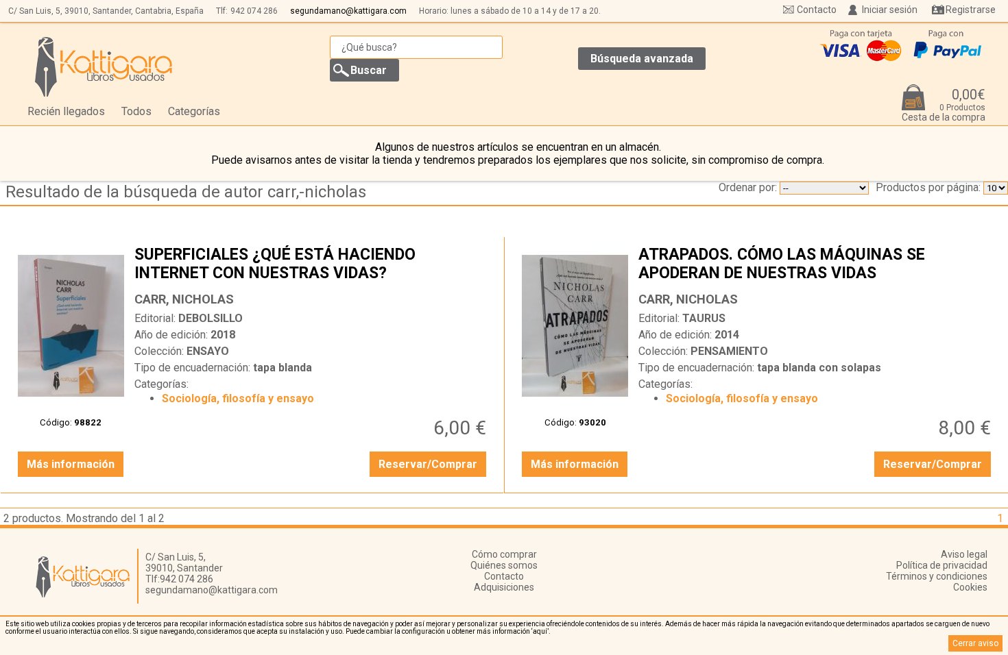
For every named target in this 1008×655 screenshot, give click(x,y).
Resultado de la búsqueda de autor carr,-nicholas (185, 191)
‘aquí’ (540, 631)
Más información (71, 464)
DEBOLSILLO (210, 318)
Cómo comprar (504, 554)
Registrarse (971, 9)
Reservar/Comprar (428, 464)
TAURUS (703, 318)
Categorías (194, 111)
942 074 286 (254, 11)
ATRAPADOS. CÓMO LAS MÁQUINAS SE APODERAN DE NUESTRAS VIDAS (816, 265)
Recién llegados (66, 111)
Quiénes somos (504, 565)
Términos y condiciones (936, 576)
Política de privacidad (941, 565)
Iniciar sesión (889, 9)
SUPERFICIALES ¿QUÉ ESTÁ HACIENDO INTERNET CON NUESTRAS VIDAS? (312, 265)
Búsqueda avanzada (641, 58)
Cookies (970, 587)
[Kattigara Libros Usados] (104, 66)
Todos (136, 111)
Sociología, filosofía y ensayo (238, 398)
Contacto (817, 9)
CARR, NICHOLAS (184, 299)
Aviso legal (964, 554)
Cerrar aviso (975, 643)
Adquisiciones (504, 587)
